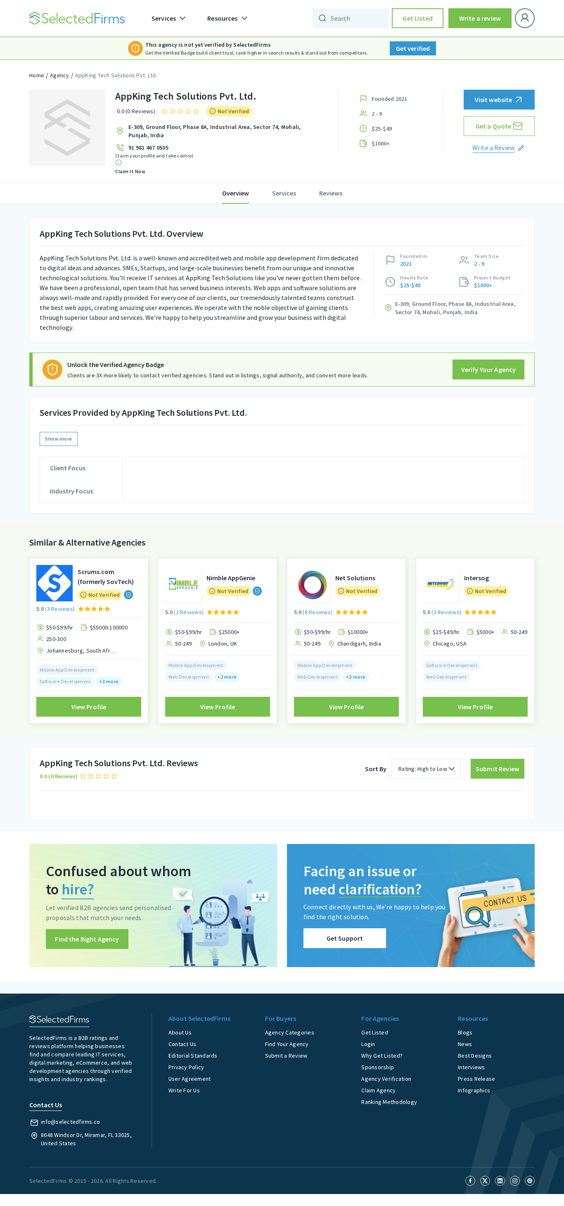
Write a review (480, 18)
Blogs (465, 1032)
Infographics (474, 1090)
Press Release (476, 1078)
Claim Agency (378, 1090)
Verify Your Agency (488, 369)
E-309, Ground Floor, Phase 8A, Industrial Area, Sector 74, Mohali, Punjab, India (214, 131)
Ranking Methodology (389, 1102)
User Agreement (189, 1078)
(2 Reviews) (189, 612)
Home (36, 75)
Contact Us (182, 1044)
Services (284, 193)
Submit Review (497, 769)
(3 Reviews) (60, 609)
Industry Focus (71, 491)
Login (368, 1044)
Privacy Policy (186, 1067)
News (465, 1044)
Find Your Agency (287, 1044)
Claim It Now (130, 171)
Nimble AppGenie (230, 578)
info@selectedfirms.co (70, 1121)
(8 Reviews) (317, 612)
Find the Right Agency (87, 939)
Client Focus (67, 468)
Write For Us (184, 1090)
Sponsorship (377, 1067)
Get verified (413, 48)
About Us (180, 1032)
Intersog (476, 578)
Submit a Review (286, 1055)
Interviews (471, 1067)
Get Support (345, 938)
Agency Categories (289, 1032)
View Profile (89, 707)
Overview (235, 193)
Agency (59, 75)
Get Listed (418, 18)
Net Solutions (355, 578)
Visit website (493, 99)
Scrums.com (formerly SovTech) (106, 576)
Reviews (330, 193)
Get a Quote (494, 126)
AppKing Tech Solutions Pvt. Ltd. (116, 75)
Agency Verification (386, 1078)
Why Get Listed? (382, 1055)
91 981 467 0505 (148, 147)
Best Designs (475, 1055)
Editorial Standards (193, 1055)
